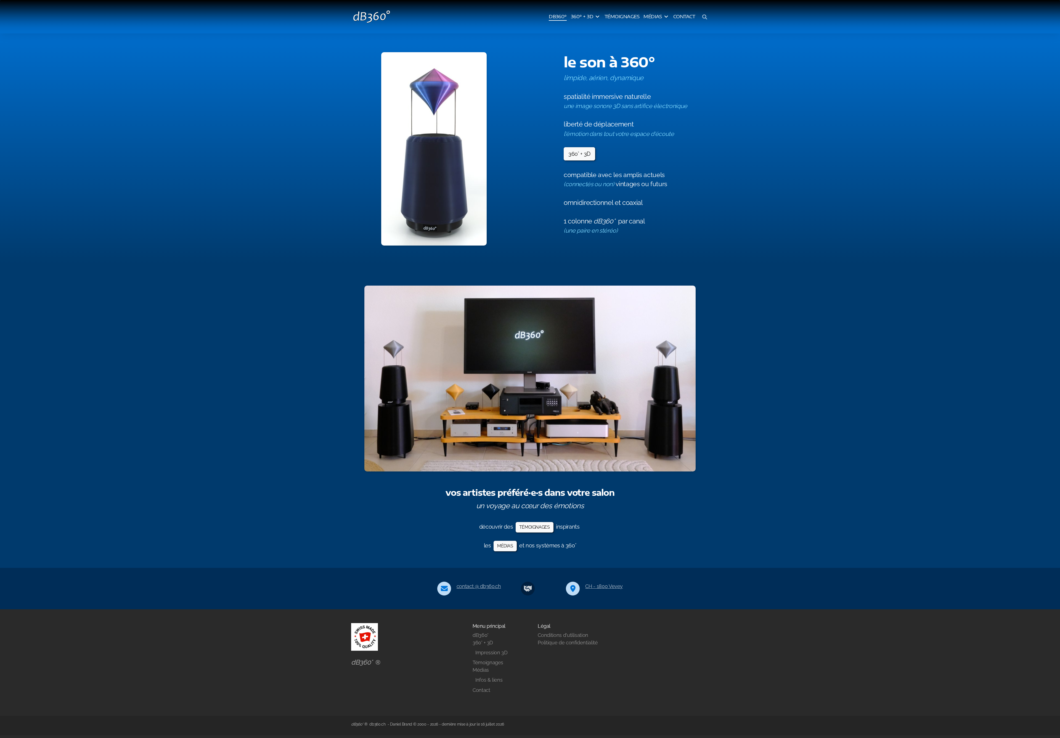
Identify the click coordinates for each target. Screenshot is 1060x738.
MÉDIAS (505, 546)
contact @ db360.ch (479, 586)
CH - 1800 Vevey (604, 586)
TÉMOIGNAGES (534, 527)
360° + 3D (579, 154)
